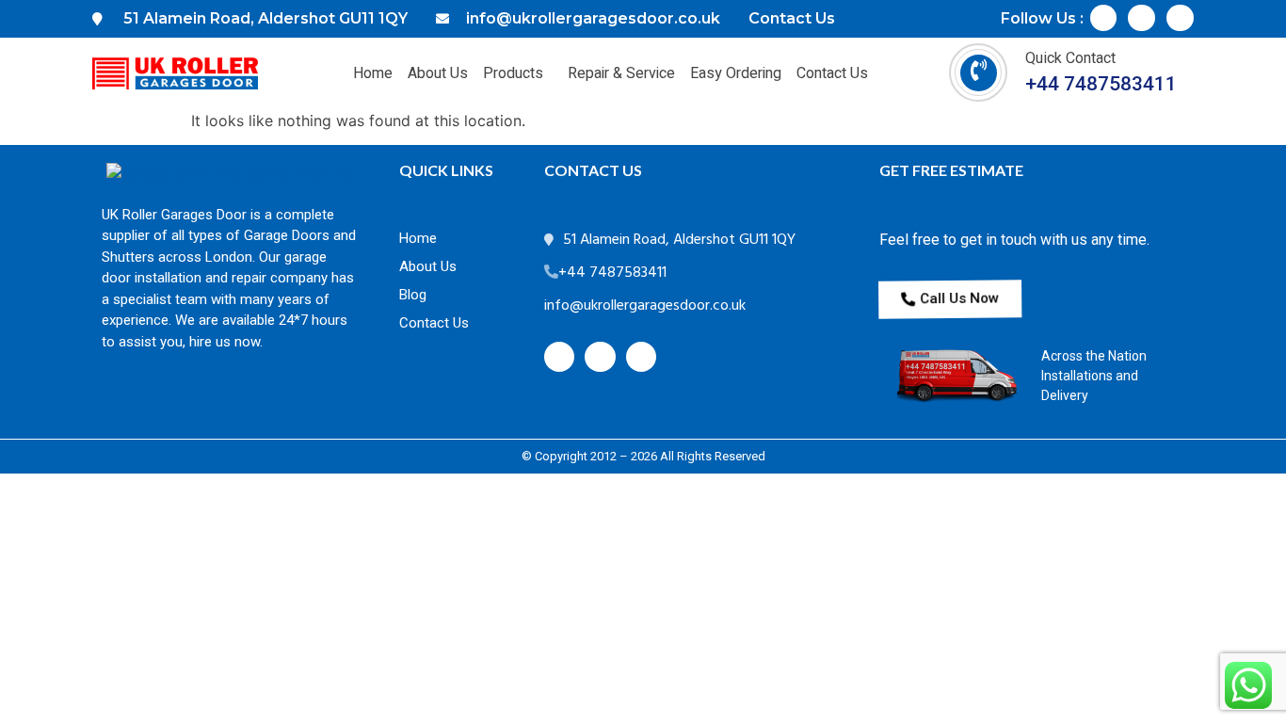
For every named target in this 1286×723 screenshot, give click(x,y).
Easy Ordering (735, 73)
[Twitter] (1180, 18)
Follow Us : (1042, 18)
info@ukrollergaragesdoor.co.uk (645, 306)
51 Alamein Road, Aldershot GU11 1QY (679, 240)
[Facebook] (1103, 18)
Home (373, 73)
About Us (438, 73)
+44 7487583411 (1101, 83)
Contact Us (832, 73)
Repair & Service (621, 73)
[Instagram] (1141, 18)
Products (513, 73)
